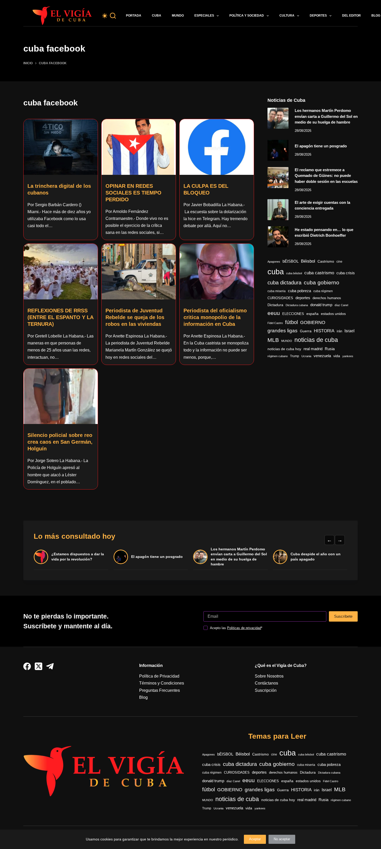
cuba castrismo (319, 272)
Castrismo (326, 261)
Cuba (156, 15)
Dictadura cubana (297, 305)
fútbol (291, 322)
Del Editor (351, 15)
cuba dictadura (284, 282)
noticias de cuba (316, 339)
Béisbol (308, 261)
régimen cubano (277, 356)
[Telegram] (50, 666)
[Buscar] (113, 16)
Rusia (330, 349)
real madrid (313, 349)
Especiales (204, 15)
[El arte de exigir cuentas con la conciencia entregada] (277, 209)
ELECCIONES (293, 314)
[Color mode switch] (104, 15)
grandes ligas (282, 330)
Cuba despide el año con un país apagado (316, 556)
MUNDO (286, 340)
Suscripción (266, 690)
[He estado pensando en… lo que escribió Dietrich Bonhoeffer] (277, 236)
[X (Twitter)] (38, 666)
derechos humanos (327, 298)
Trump (294, 356)
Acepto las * (236, 628)
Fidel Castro (275, 323)
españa (312, 314)
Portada (133, 15)
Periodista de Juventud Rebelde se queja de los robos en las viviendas (134, 317)
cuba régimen (323, 291)
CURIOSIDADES (280, 298)
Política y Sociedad (246, 15)
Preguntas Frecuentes (159, 690)
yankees (347, 356)
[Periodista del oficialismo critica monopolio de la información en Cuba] (217, 271)
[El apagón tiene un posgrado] (277, 150)
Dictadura (275, 305)
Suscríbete (343, 616)
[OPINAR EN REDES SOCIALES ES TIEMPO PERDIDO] (139, 147)
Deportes (318, 15)
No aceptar (282, 839)
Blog (143, 697)
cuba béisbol (294, 273)
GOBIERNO (312, 322)
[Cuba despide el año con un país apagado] (280, 557)
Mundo (178, 15)
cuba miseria (276, 291)
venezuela (322, 356)
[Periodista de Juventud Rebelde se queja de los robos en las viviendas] (139, 271)
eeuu (273, 313)
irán (339, 331)
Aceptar (255, 839)
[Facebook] (27, 666)
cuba (275, 271)
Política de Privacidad (159, 676)
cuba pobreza (299, 291)
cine (339, 261)
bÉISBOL (291, 261)
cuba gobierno (321, 282)
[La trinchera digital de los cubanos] (61, 147)
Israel (349, 331)
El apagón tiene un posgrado (321, 146)
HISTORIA (324, 330)
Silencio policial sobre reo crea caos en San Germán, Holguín (60, 441)
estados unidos (333, 314)
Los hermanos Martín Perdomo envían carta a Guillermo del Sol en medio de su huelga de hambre (326, 116)
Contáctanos (266, 683)
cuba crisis (345, 273)
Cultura (286, 15)
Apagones (273, 261)
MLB (273, 340)
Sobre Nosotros (269, 676)
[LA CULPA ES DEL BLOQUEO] (217, 147)
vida (336, 356)
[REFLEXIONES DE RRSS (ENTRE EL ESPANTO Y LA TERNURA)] (61, 271)
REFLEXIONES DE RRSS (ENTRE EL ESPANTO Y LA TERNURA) (60, 317)
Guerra (306, 331)
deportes (302, 298)
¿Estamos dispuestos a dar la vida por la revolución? (77, 556)
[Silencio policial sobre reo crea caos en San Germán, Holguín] (61, 396)
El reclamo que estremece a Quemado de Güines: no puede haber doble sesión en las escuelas (326, 176)
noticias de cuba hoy (284, 349)
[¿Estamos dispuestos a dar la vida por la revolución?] (41, 557)
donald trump (321, 305)
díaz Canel (341, 305)
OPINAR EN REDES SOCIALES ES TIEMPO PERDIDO (133, 192)
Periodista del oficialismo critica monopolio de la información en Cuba (215, 317)
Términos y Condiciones (161, 683)
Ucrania (306, 356)
